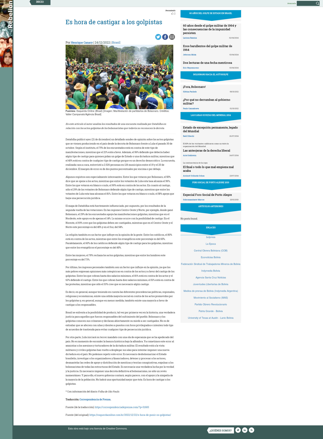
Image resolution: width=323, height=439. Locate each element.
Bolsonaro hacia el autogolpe (210, 74)
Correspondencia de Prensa (95, 399)
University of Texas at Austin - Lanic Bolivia (211, 317)
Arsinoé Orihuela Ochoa (193, 175)
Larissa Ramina (190, 37)
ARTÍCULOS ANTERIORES (210, 206)
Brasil (116, 42)
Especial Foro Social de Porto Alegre (207, 195)
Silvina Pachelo (190, 91)
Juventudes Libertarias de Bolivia (210, 284)
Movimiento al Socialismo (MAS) (211, 297)
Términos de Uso (137, 428)
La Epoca (211, 243)
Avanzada (291, 3)
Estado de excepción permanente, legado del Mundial (210, 129)
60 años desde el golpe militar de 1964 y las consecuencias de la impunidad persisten (209, 29)
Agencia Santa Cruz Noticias (211, 277)
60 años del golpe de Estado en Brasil (210, 13)
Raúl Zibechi (188, 136)
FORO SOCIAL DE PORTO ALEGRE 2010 (210, 182)
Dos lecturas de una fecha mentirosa (207, 63)
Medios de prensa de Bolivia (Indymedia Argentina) (211, 290)
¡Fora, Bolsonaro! (194, 87)
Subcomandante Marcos (193, 199)
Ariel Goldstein (189, 155)
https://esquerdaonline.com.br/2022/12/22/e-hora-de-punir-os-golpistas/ (130, 414)
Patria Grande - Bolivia (211, 311)
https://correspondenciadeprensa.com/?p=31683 (122, 407)
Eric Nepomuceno (191, 67)
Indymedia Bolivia (210, 270)
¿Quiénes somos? (221, 430)
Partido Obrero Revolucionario (211, 304)
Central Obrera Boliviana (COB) (211, 250)
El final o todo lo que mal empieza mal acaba (208, 169)
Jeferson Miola (189, 54)
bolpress (210, 237)
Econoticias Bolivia (211, 257)
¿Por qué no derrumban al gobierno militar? (206, 101)
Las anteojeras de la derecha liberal (206, 150)
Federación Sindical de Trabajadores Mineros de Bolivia (210, 264)
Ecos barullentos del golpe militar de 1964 (207, 48)
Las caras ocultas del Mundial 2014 (211, 115)
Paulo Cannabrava (191, 108)
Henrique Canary (82, 42)
